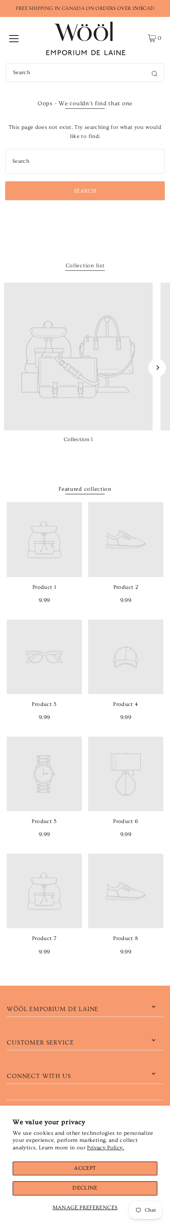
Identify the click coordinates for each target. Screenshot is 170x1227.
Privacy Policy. (105, 1148)
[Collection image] (78, 357)
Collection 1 (78, 439)
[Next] (157, 367)
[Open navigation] (14, 38)
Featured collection (85, 489)
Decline (85, 1188)
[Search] (154, 72)
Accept (85, 1168)
